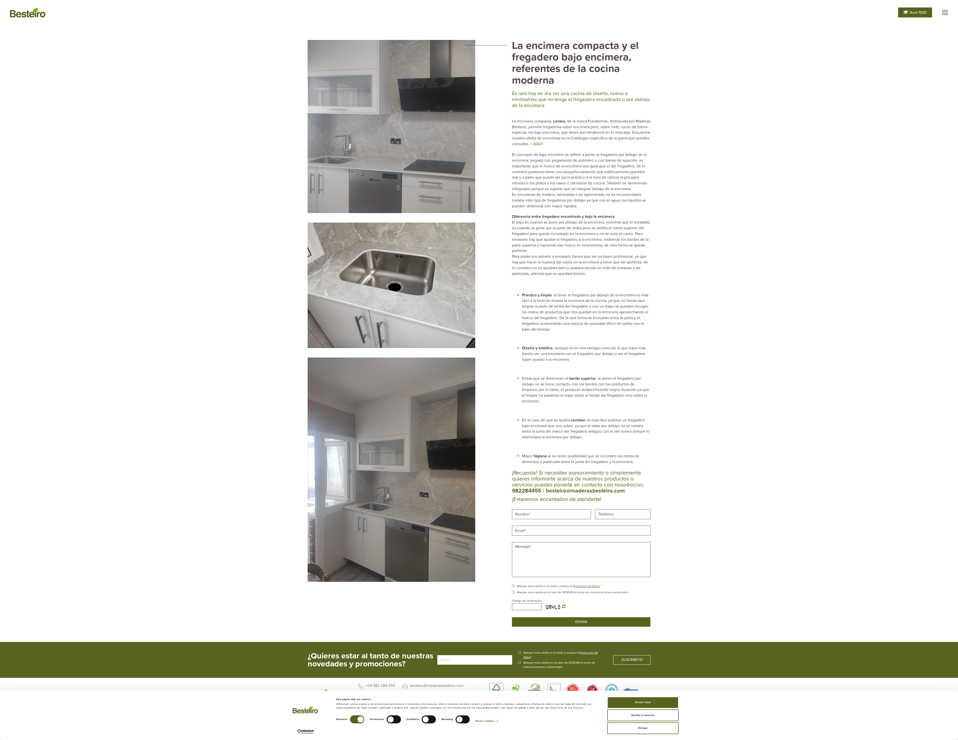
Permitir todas (643, 702)
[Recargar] (564, 606)
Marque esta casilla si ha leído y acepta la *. (559, 586)
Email (520, 525)
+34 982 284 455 (379, 685)
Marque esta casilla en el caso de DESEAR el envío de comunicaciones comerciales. (573, 592)
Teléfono (606, 508)
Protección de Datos (586, 586)
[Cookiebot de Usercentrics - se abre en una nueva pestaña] (306, 731)
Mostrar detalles (485, 721)
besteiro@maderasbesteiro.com (436, 685)
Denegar (643, 728)
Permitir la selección (643, 715)
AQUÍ (538, 143)
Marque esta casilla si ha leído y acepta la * (560, 655)
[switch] (394, 720)
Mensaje (523, 541)
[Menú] (945, 12)
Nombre (522, 508)
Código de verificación (527, 601)
